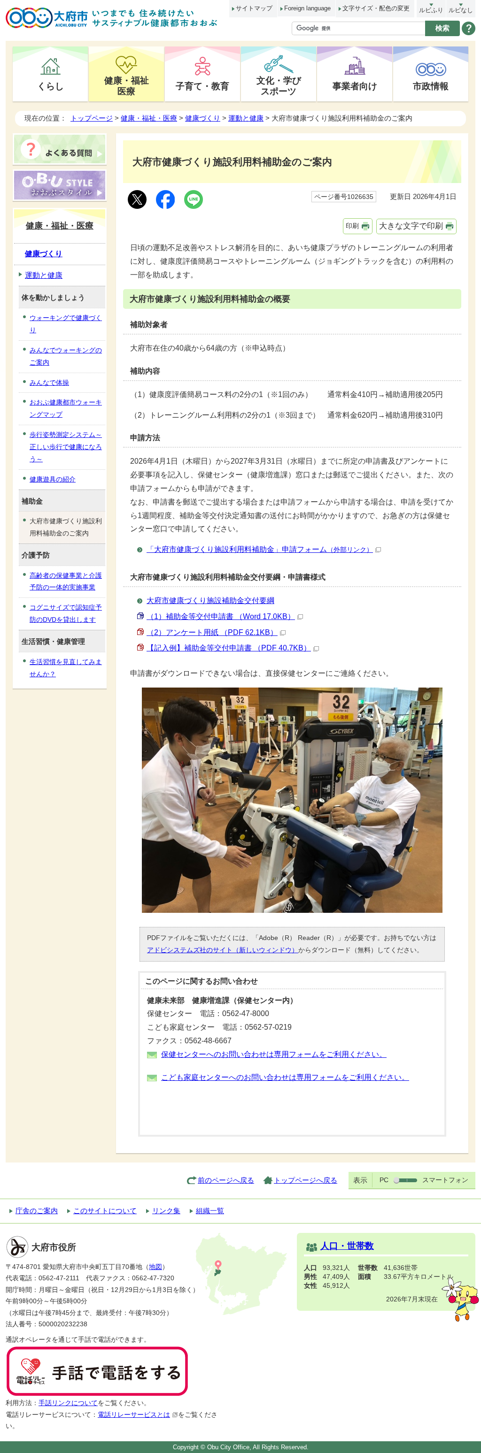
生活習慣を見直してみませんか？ (66, 668)
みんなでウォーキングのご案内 (66, 356)
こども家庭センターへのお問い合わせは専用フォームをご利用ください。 (285, 1077)
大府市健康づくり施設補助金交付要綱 (210, 600)
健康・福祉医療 (126, 85)
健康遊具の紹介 (53, 479)
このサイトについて (105, 1211)
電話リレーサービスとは (134, 1414)
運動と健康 (246, 118)
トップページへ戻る (305, 1180)
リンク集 (166, 1211)
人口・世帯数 (347, 1246)
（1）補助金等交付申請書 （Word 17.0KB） (221, 616)
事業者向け (355, 86)
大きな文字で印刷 (411, 226)
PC (384, 1180)
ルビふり (431, 10)
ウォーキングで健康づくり (66, 324)
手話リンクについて (68, 1403)
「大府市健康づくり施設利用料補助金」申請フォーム (260, 549)
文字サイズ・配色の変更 (376, 8)
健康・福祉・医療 (149, 118)
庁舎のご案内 (37, 1211)
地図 (155, 1266)
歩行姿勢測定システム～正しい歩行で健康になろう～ (66, 447)
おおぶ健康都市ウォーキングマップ (66, 408)
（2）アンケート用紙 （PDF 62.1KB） (212, 632)
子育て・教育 (202, 86)
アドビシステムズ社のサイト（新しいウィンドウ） (222, 950)
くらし (50, 86)
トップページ (91, 118)
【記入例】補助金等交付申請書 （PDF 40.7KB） (229, 648)
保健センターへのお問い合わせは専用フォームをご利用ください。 (274, 1054)
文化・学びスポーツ (278, 85)
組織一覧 (210, 1211)
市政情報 (431, 86)
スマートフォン (445, 1180)
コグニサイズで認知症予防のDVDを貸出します (66, 613)
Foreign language (307, 8)
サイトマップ (254, 8)
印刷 (352, 225)
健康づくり (202, 118)
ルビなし (461, 10)
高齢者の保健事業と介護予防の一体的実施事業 (66, 581)
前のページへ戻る (226, 1180)
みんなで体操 (49, 382)
